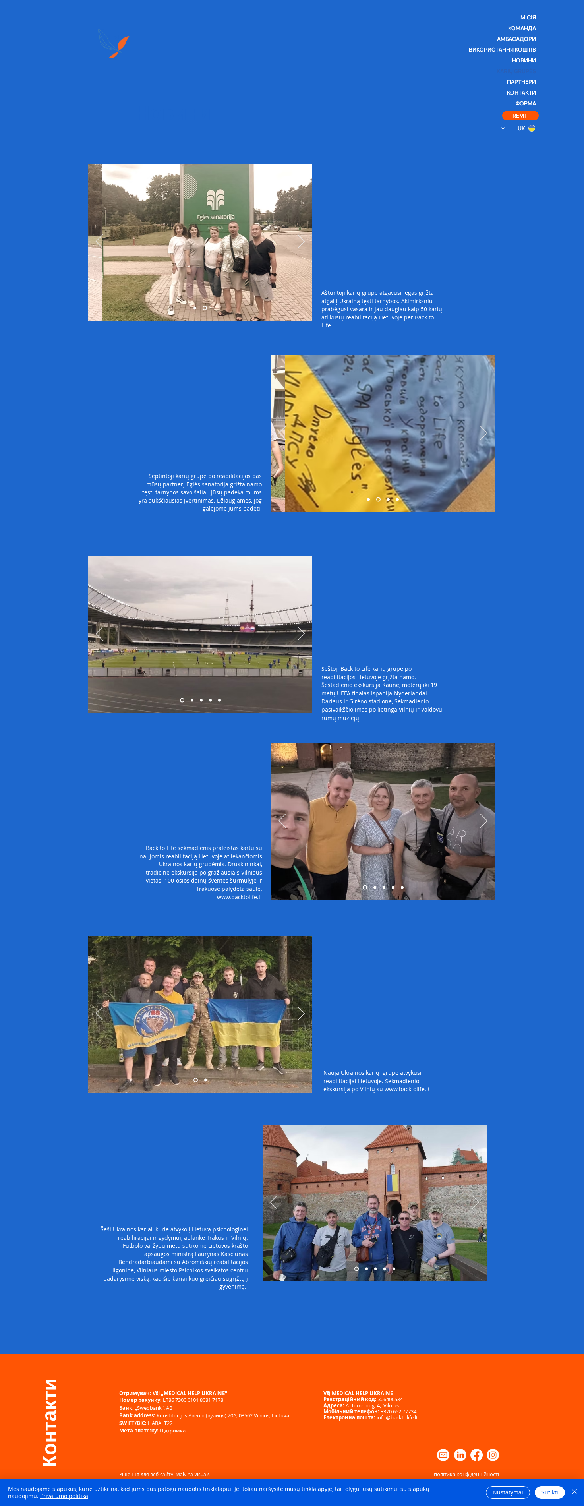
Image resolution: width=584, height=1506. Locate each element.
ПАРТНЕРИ (521, 81)
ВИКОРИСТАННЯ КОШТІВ (521, 49)
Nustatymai (508, 1492)
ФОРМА (526, 103)
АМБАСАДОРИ (521, 39)
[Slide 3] (388, 499)
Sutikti (549, 1492)
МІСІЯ (528, 17)
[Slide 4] (397, 499)
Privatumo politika (64, 1496)
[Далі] (301, 242)
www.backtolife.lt (407, 1089)
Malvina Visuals (193, 1474)
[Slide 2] (194, 308)
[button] (520, 115)
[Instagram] (493, 1455)
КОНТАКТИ (521, 92)
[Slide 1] (205, 308)
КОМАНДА (522, 28)
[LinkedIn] (460, 1455)
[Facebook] (476, 1455)
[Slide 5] (219, 700)
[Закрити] (574, 1492)
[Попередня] (99, 242)
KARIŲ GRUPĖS (521, 71)
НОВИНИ (524, 60)
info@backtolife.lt (397, 1417)
